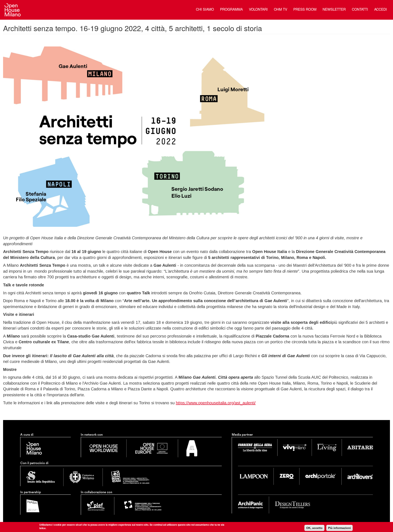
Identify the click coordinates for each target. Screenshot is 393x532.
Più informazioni (339, 528)
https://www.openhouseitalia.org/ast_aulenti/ (216, 403)
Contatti (360, 9)
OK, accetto (314, 528)
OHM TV (280, 9)
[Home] (14, 10)
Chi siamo (205, 9)
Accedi (380, 9)
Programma (231, 9)
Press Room (304, 9)
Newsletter (334, 9)
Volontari (258, 9)
